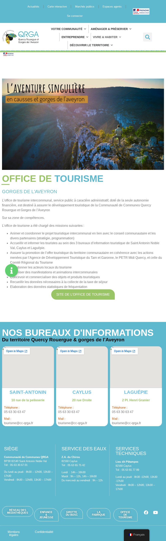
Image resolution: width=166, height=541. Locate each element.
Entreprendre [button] (73, 37)
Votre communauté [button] (66, 29)
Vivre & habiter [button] (105, 37)
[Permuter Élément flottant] (11, 270)
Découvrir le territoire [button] (89, 45)
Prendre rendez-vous (143, 11)
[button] (147, 37)
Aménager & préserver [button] (109, 29)
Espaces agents (112, 6)
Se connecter (75, 15)
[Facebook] (146, 512)
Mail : (7, 418)
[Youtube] (155, 512)
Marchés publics (84, 6)
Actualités (33, 6)
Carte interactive (57, 6)
